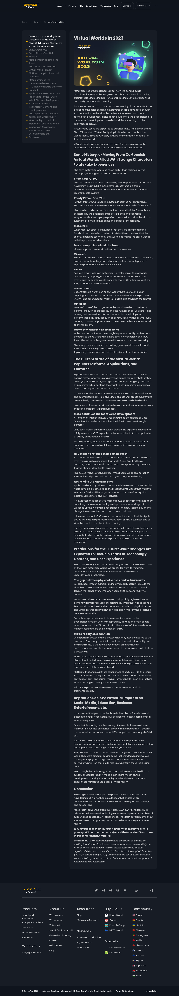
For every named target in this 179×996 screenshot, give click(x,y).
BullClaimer (27, 937)
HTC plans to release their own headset (45, 88)
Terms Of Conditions (125, 991)
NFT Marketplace (31, 932)
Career (53, 940)
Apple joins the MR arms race (44, 93)
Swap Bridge (91, 6)
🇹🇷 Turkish (137, 940)
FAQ (51, 950)
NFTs (81, 6)
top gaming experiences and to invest (94, 352)
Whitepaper (55, 920)
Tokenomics (55, 925)
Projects (72, 6)
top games (103, 307)
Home (24, 22)
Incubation (83, 947)
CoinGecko (115, 952)
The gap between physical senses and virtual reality (43, 115)
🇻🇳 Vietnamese (140, 945)
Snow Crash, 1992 (38, 49)
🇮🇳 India (136, 975)
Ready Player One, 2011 (41, 53)
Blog (116, 6)
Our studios (105, 6)
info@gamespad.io (32, 952)
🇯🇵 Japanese (139, 965)
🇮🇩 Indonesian (140, 970)
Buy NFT (127, 5)
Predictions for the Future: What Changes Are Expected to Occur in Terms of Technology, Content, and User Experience (44, 103)
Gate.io (113, 920)
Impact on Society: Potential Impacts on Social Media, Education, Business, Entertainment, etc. (44, 128)
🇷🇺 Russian (138, 955)
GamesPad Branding (60, 935)
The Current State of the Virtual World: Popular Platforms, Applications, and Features (44, 71)
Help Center (55, 945)
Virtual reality (81, 128)
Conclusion (35, 137)
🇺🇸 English (137, 915)
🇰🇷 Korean (137, 950)
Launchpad (28, 915)
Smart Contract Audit (61, 930)
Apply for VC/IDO (33, 922)
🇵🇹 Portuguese (140, 935)
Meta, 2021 (34, 56)
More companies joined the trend (43, 61)
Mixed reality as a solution (42, 120)
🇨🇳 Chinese (138, 930)
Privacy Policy (151, 991)
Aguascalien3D (85, 942)
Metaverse (27, 927)
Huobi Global (116, 915)
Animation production (89, 937)
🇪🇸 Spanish (138, 920)
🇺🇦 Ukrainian (138, 925)
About (60, 6)
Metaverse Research (88, 920)
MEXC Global (116, 930)
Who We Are (56, 915)
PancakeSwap (117, 925)
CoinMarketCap (117, 947)
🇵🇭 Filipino (137, 960)
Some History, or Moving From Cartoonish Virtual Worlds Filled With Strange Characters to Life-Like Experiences (45, 41)
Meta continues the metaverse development (42, 81)
